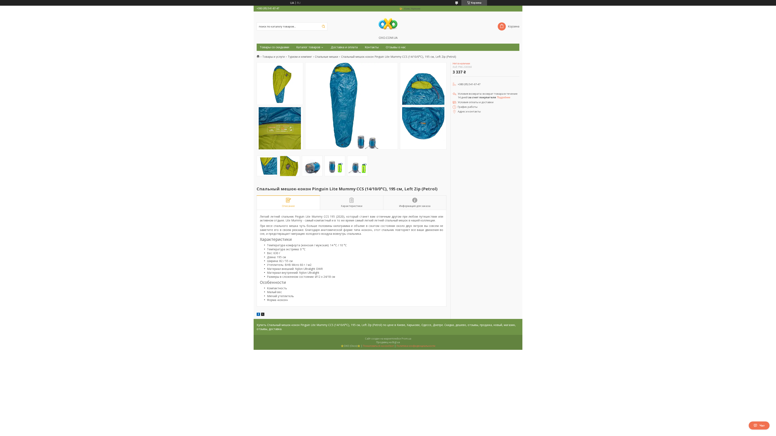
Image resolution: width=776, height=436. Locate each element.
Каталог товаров (308, 47)
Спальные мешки (326, 57)
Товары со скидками (274, 47)
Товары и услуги (273, 57)
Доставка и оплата (344, 47)
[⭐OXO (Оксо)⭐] (388, 24)
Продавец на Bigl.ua (388, 342)
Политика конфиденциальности (415, 346)
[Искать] (323, 26)
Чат (762, 425)
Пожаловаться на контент (378, 346)
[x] (262, 315)
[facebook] (258, 315)
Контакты (372, 47)
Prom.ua (406, 338)
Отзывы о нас (396, 47)
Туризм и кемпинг (300, 57)
